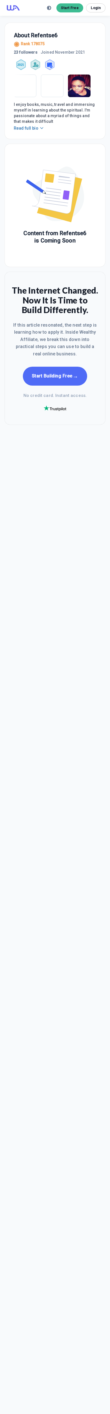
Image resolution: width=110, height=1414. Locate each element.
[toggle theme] (49, 7)
